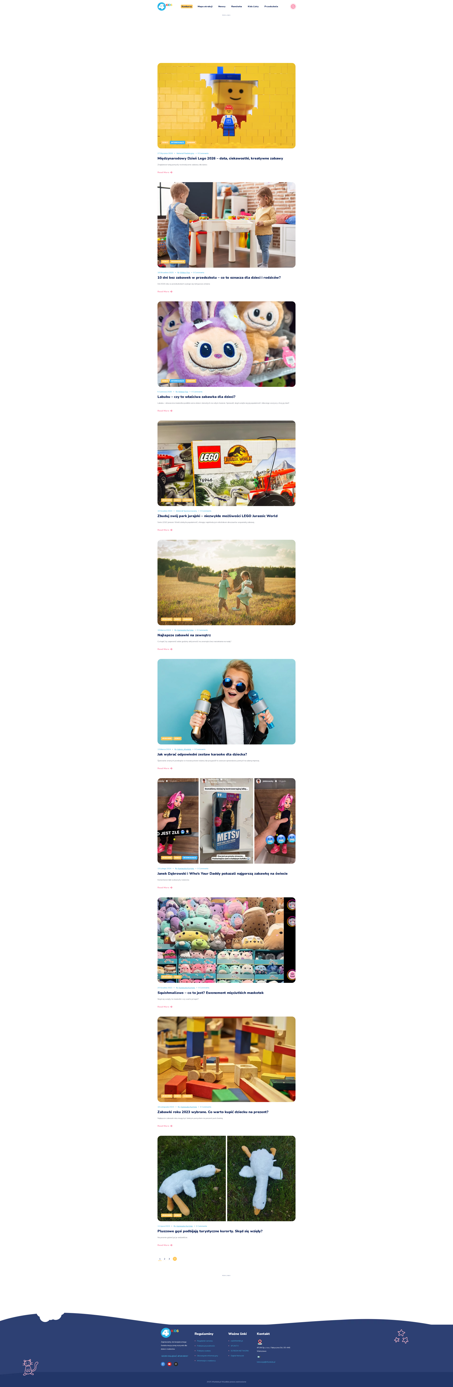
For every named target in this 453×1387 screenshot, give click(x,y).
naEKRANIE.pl (237, 1341)
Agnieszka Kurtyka (185, 630)
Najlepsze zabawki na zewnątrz (184, 635)
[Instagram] (176, 1364)
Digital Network (237, 1355)
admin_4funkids (184, 749)
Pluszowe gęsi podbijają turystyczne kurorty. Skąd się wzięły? (210, 1231)
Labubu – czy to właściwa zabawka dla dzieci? (196, 396)
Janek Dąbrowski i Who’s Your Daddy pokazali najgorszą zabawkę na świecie (222, 873)
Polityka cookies (204, 1351)
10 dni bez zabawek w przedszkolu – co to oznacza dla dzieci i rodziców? (219, 277)
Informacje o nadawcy (206, 1360)
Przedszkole (177, 262)
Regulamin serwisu (205, 1341)
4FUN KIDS (166, 500)
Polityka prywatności (206, 1346)
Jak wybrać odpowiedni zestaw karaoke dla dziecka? (202, 754)
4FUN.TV (235, 1346)
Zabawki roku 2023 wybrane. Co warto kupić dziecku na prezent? (212, 1112)
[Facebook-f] (163, 1364)
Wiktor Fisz (185, 272)
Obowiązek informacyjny (207, 1355)
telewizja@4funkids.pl (266, 1362)
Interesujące (177, 142)
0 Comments (203, 153)
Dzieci (165, 142)
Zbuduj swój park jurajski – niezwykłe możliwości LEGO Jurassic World (217, 516)
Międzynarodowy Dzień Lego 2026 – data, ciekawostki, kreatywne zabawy (220, 158)
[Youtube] (169, 1364)
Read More (163, 172)
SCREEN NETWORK (240, 1351)
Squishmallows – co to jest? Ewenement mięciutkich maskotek (210, 992)
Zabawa (191, 142)
